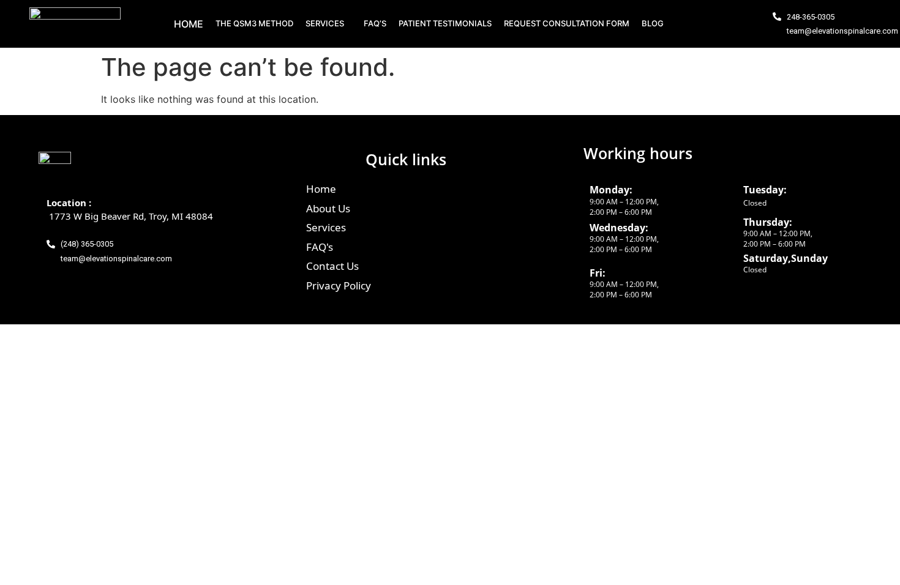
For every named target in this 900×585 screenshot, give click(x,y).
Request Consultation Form (566, 23)
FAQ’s (375, 23)
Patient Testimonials (445, 23)
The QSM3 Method (254, 23)
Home (188, 24)
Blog (653, 23)
